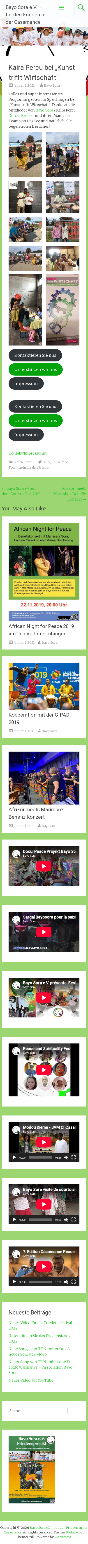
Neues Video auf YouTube (31, 1380)
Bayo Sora (52, 85)
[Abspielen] (14, 1157)
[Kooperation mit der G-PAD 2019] (44, 708)
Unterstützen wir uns (35, 369)
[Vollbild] (73, 1157)
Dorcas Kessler (21, 115)
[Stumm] (66, 1157)
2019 (46, 462)
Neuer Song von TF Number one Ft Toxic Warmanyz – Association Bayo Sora (40, 1367)
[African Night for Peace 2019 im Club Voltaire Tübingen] (44, 620)
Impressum (26, 383)
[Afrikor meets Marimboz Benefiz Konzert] (44, 803)
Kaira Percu (23, 462)
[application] (44, 1142)
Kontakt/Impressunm (27, 453)
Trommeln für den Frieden (29, 468)
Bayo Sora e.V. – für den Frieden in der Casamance (26, 14)
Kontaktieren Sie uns (35, 355)
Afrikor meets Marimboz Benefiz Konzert (69, 493)
